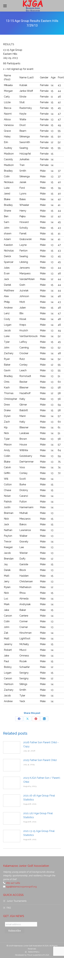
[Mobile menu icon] (5, 6)
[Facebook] (19, 718)
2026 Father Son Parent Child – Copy (41, 744)
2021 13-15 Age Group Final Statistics (39, 833)
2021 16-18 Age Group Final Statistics (39, 797)
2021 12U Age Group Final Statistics (38, 815)
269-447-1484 (13, 883)
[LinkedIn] (44, 718)
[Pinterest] (36, 718)
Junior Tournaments (17, 901)
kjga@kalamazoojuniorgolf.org (21, 886)
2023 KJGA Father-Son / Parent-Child (42, 779)
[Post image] (11, 747)
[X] (27, 718)
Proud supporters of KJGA (38, 955)
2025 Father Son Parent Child (40, 760)
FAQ (9, 908)
